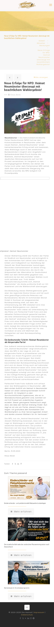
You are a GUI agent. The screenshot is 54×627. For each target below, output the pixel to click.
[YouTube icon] (26, 618)
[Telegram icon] (34, 618)
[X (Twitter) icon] (23, 618)
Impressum (39, 612)
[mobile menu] (50, 5)
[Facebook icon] (20, 618)
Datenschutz (27, 615)
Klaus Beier (15, 94)
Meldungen (44, 45)
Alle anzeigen (41, 77)
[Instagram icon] (31, 618)
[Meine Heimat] (27, 5)
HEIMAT (42, 41)
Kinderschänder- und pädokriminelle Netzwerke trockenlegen (25, 503)
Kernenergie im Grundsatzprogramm (16, 588)
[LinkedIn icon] (28, 618)
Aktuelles (41, 43)
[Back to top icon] (27, 607)
